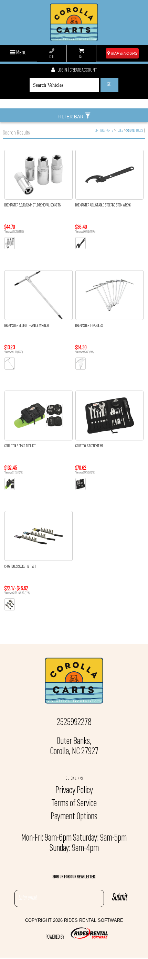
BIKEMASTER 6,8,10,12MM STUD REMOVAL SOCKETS (32, 205)
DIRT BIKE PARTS (104, 131)
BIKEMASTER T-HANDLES (89, 326)
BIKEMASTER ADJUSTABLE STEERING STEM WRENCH (103, 205)
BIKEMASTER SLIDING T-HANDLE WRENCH (26, 326)
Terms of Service (74, 804)
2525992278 (74, 722)
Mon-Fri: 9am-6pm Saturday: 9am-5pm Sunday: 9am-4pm (74, 843)
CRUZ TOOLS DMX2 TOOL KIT (20, 446)
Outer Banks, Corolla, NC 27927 (74, 747)
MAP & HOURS (123, 53)
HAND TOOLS (136, 131)
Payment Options (74, 817)
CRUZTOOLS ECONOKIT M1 (89, 446)
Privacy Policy (74, 791)
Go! (110, 84)
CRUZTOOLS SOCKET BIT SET (20, 567)
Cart (81, 57)
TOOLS (120, 131)
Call (52, 57)
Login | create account (77, 70)
